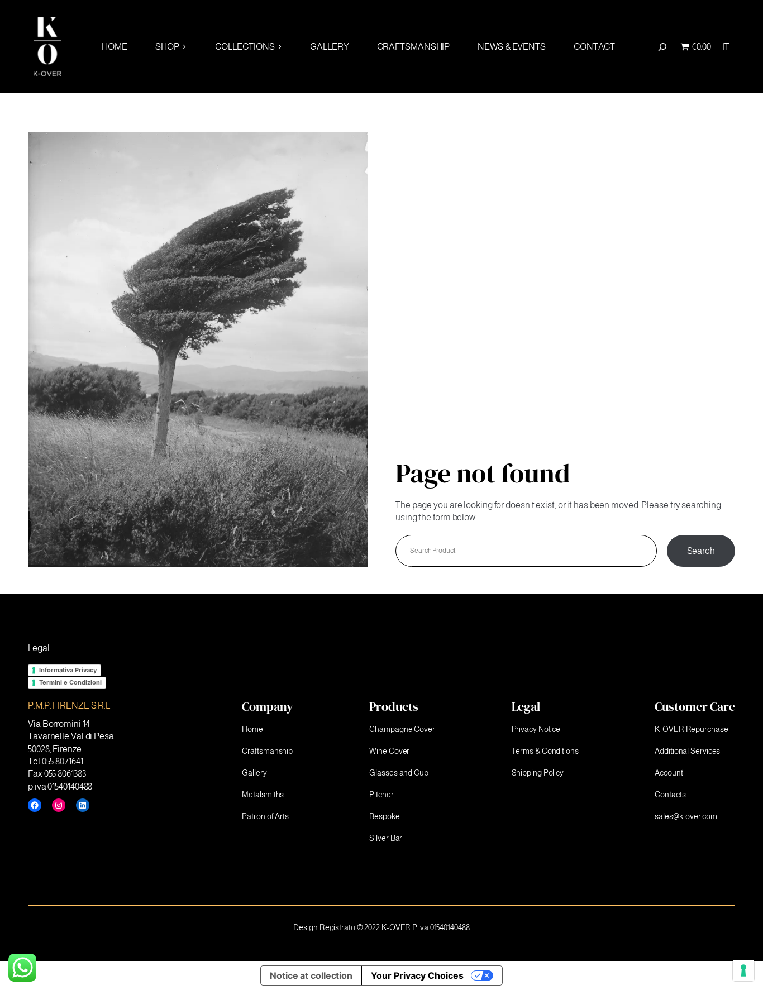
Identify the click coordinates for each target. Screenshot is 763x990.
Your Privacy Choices (417, 975)
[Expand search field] (662, 47)
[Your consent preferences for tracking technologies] (743, 970)
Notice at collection (311, 975)
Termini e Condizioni (70, 682)
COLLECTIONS (245, 46)
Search (701, 551)
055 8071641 (62, 761)
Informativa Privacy (68, 670)
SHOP (167, 46)
